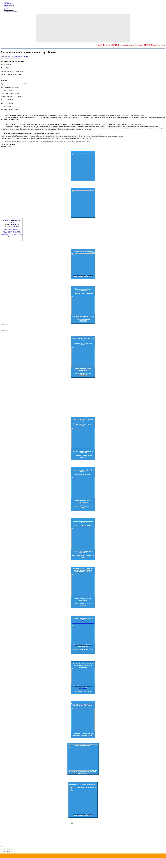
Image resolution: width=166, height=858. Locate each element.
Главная (6, 2)
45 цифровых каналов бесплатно (83, 293)
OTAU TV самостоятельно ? (83, 525)
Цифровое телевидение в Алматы (83, 456)
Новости (6, 8)
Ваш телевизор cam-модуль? (83, 705)
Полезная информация (10, 11)
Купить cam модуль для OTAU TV (83, 420)
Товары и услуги (9, 5)
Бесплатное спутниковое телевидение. (83, 289)
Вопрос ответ (8, 7)
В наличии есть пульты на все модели (83, 343)
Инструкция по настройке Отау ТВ (83, 556)
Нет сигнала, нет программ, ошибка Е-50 (83, 551)
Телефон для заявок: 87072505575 (83, 320)
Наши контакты (8, 10)
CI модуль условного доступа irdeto (83, 424)
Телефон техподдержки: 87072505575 (83, 374)
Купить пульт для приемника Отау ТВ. (83, 339)
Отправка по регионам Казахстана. (83, 369)
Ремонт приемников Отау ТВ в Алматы (83, 470)
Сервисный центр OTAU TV (83, 474)
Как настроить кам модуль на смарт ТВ (83, 451)
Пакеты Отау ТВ (9, 3)
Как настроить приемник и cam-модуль (83, 521)
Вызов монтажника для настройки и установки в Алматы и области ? (83, 771)
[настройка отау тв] (83, 585)
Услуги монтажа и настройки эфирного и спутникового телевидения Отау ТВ (83, 570)
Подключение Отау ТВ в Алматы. (83, 316)
